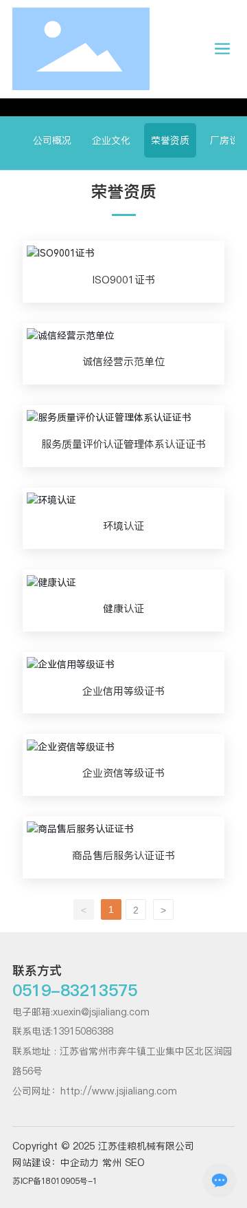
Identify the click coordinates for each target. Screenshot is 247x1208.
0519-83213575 (74, 990)
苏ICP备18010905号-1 (54, 1181)
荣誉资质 (170, 140)
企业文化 (111, 140)
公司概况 (52, 140)
